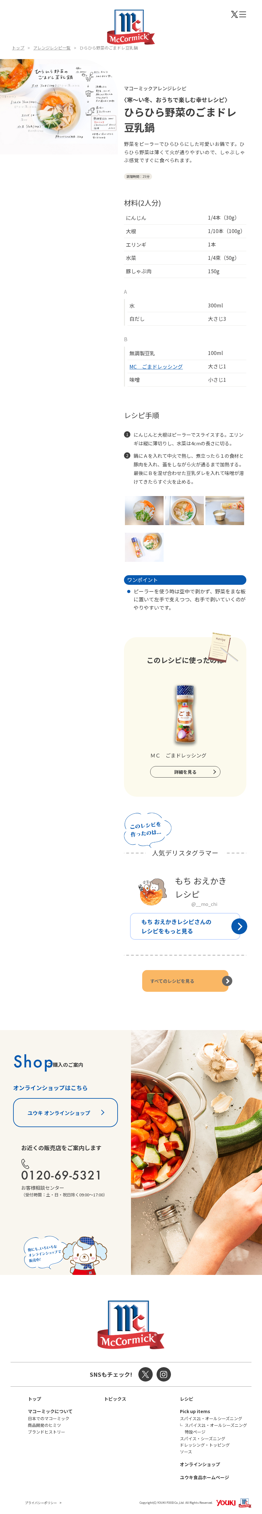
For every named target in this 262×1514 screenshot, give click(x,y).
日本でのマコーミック (48, 1418)
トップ (18, 48)
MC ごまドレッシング (156, 366)
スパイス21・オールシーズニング (211, 1418)
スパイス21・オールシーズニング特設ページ (216, 1428)
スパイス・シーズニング (202, 1438)
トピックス (115, 1399)
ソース (186, 1452)
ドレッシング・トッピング (205, 1445)
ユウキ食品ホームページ (204, 1477)
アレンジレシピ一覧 (52, 48)
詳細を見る (185, 772)
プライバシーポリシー (41, 1502)
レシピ (186, 1399)
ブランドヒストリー (46, 1432)
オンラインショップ (200, 1464)
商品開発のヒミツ (44, 1425)
